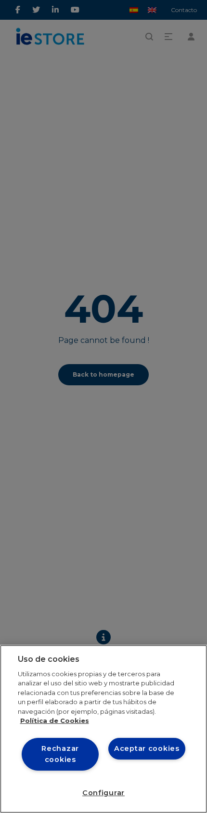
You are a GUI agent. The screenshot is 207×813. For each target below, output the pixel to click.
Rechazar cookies (60, 754)
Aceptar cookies (147, 748)
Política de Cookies (54, 720)
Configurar (103, 792)
